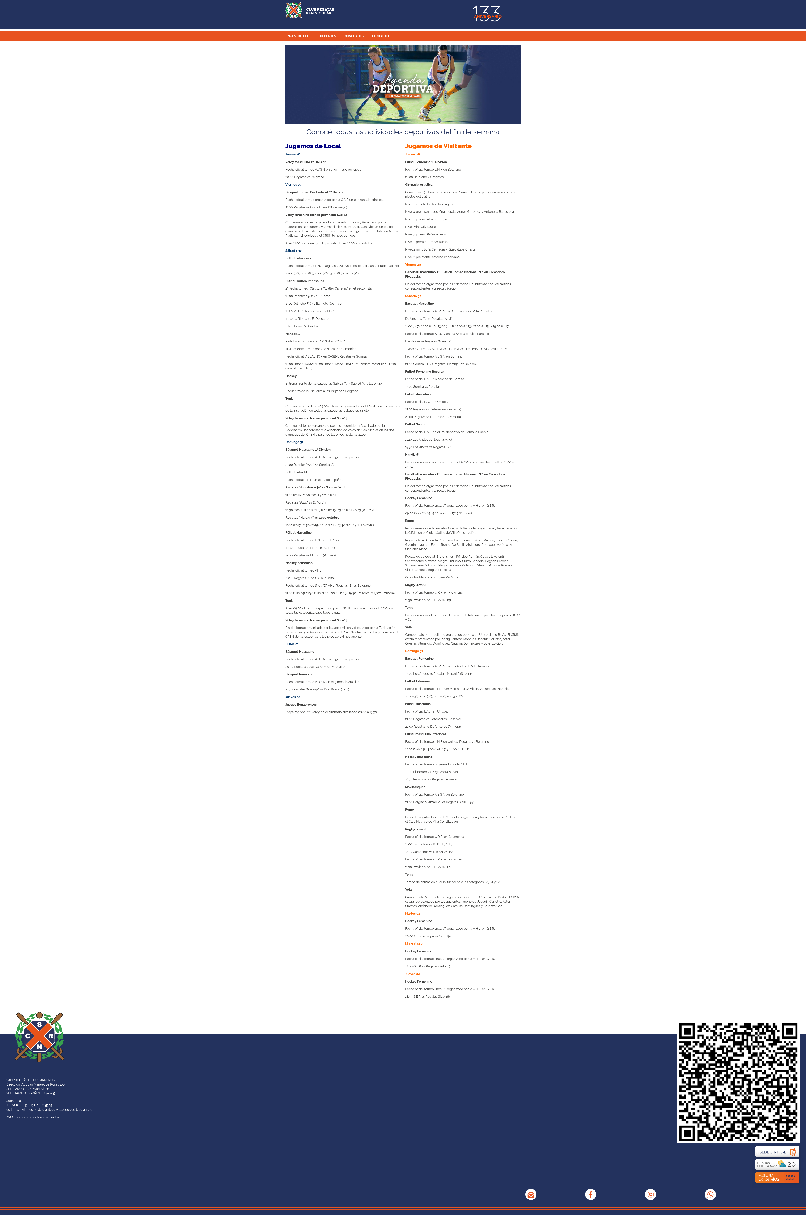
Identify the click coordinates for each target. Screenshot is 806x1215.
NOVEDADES (354, 36)
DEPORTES (328, 36)
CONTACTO (380, 36)
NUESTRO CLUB (299, 36)
